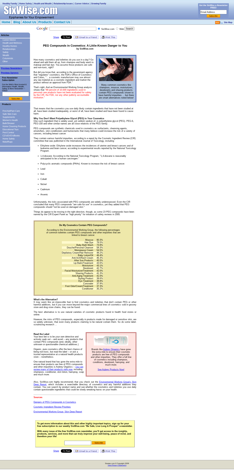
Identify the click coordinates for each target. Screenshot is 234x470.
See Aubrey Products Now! (111, 369)
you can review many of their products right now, (58, 368)
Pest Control (8, 132)
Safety (5, 52)
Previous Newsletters (11, 68)
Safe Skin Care (10, 114)
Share (56, 37)
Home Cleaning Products (14, 126)
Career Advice (82, 3)
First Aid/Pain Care (11, 111)
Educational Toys (11, 129)
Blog (16, 22)
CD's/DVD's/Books (11, 135)
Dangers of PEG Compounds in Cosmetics (55, 402)
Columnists (8, 58)
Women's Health (10, 120)
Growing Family (98, 3)
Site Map (228, 22)
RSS (217, 22)
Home (6, 22)
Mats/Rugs (8, 142)
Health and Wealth (43, 3)
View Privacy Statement (117, 465)
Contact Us (62, 22)
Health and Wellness (12, 43)
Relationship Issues (63, 3)
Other (5, 61)
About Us (29, 22)
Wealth (6, 55)
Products (45, 22)
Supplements (9, 117)
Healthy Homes (10, 46)
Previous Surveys (10, 73)
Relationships (9, 49)
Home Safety (25, 3)
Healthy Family (10, 3)
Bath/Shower (9, 123)
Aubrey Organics (111, 349)
